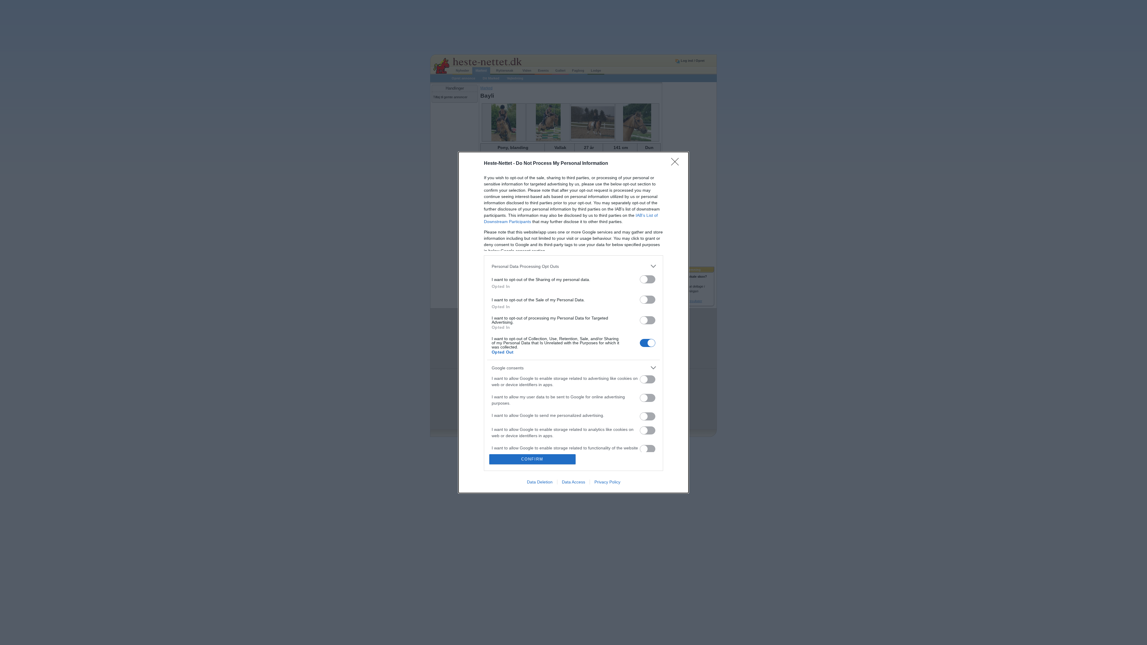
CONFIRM (532, 459)
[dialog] (573, 322)
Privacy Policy (607, 482)
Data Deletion (540, 482)
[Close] (677, 163)
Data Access (573, 482)
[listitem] (573, 266)
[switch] (647, 279)
